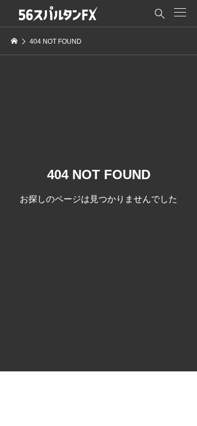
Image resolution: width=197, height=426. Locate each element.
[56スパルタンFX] (58, 13)
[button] (180, 12)
